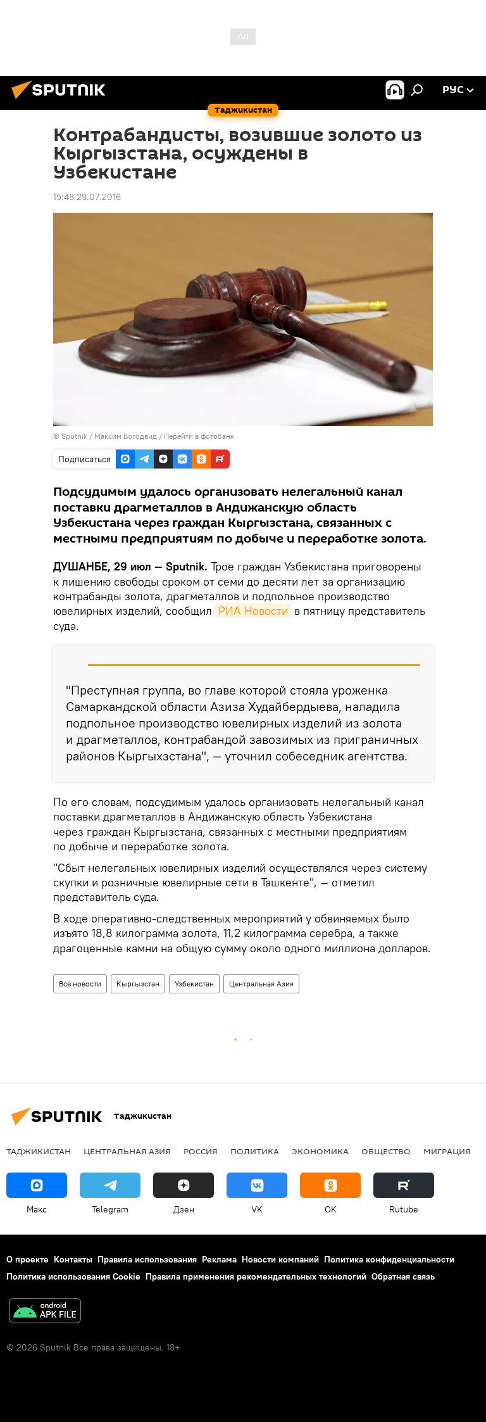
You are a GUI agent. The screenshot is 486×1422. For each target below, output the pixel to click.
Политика (254, 1151)
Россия (201, 1151)
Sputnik (75, 436)
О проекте (27, 1259)
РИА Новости (253, 610)
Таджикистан (38, 1151)
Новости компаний (280, 1259)
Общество (386, 1151)
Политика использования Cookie (73, 1276)
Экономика (320, 1151)
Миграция (447, 1151)
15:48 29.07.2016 (87, 197)
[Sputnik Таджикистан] (62, 100)
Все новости (80, 983)
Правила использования (147, 1259)
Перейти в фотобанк (199, 436)
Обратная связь (403, 1276)
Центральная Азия (261, 983)
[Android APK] (45, 1312)
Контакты (73, 1259)
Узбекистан (194, 983)
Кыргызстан (137, 983)
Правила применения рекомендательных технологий (256, 1276)
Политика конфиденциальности (389, 1259)
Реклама (219, 1259)
